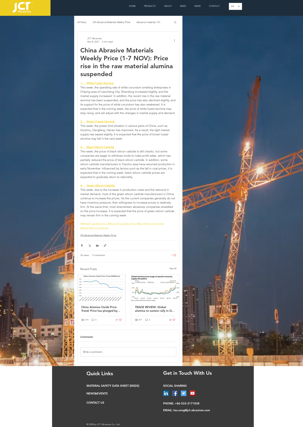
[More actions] (174, 40)
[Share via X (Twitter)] (89, 245)
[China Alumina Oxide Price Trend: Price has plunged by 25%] (101, 287)
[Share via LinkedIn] (97, 245)
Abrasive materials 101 (148, 22)
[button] (175, 22)
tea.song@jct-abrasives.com (191, 410)
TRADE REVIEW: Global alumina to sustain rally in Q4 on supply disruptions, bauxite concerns (155, 309)
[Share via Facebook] (81, 245)
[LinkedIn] (166, 393)
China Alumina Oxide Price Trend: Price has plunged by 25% (99, 309)
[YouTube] (192, 393)
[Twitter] (183, 393)
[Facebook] (175, 393)
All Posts (81, 22)
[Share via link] (105, 245)
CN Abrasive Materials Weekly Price (111, 22)
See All (172, 268)
